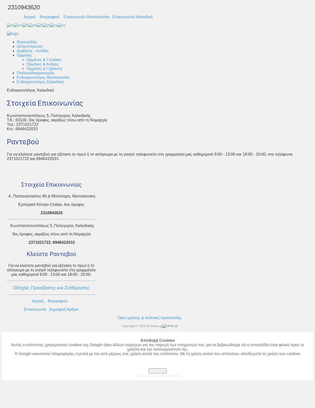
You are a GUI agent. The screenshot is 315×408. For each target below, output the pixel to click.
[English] (18, 25)
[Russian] (53, 25)
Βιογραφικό (50, 17)
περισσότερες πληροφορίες (157, 376)
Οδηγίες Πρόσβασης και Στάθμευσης (51, 287)
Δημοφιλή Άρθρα (63, 309)
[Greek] (10, 25)
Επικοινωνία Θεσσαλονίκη (86, 17)
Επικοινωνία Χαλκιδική (132, 17)
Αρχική (30, 17)
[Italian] (40, 25)
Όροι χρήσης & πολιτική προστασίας (149, 318)
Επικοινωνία (35, 309)
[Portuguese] (46, 25)
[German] (33, 25)
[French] (25, 25)
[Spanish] (61, 25)
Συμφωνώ (158, 371)
